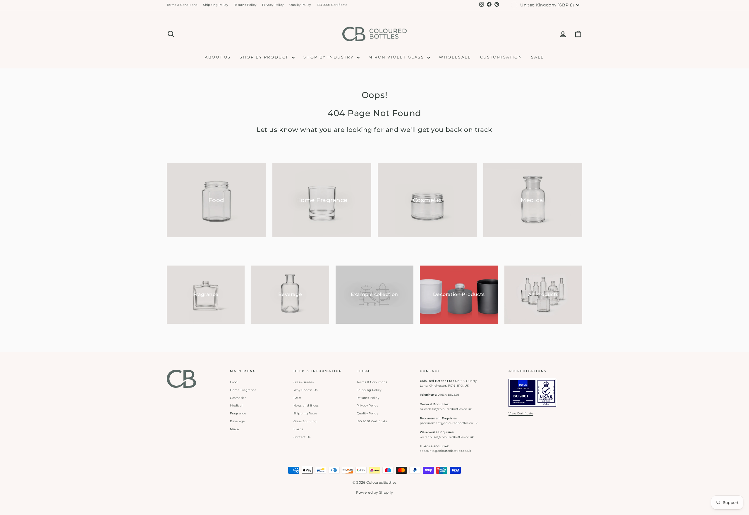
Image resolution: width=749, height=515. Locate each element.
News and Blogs (306, 405)
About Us (218, 57)
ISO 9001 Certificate (332, 5)
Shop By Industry (329, 57)
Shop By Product (265, 57)
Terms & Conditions (182, 5)
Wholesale (455, 57)
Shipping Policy (215, 5)
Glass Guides (303, 382)
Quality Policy (300, 5)
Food (234, 382)
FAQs (297, 398)
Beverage (237, 421)
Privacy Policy (273, 5)
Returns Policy (245, 5)
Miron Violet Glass (397, 57)
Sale (537, 57)
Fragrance (238, 413)
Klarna (298, 429)
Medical (236, 405)
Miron (234, 429)
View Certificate (521, 413)
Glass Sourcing (305, 421)
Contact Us (302, 437)
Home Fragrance (243, 390)
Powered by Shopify (374, 492)
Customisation (501, 57)
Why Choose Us (305, 390)
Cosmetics (238, 398)
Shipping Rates (305, 413)
